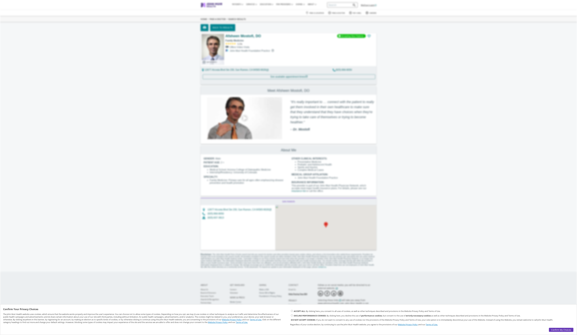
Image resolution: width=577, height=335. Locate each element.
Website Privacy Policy (232, 319)
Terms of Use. (256, 319)
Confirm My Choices (561, 329)
